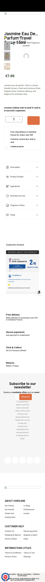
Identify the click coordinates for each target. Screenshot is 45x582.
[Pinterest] (22, 460)
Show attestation (17, 266)
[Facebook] (8, 460)
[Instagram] (15, 460)
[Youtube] (30, 460)
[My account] (26, 23)
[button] (15, 24)
